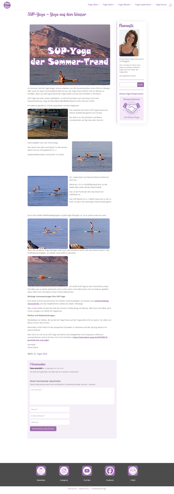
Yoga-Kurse (161, 5)
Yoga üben (93, 5)
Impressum (72, 489)
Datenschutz (84, 489)
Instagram (64, 480)
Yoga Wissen (124, 5)
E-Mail (133, 480)
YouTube (87, 480)
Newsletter (41, 480)
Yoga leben (108, 5)
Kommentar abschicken (43, 428)
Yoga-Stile (42, 353)
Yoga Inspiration (143, 5)
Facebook (110, 480)
